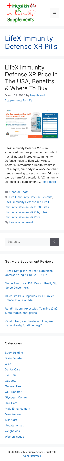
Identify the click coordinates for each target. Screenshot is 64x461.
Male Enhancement (17, 408)
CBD (8, 364)
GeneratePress (32, 455)
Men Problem (13, 414)
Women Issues (14, 436)
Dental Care (13, 369)
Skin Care (11, 419)
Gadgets (10, 380)
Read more (49, 181)
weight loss (12, 431)
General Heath (19, 192)
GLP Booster (13, 391)
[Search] (54, 242)
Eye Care (11, 375)
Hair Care (11, 403)
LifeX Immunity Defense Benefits (30, 197)
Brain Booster (14, 358)
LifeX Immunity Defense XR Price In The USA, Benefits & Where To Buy (31, 78)
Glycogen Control (16, 397)
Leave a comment (21, 222)
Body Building (14, 352)
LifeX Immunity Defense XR (23, 202)
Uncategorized (14, 425)
